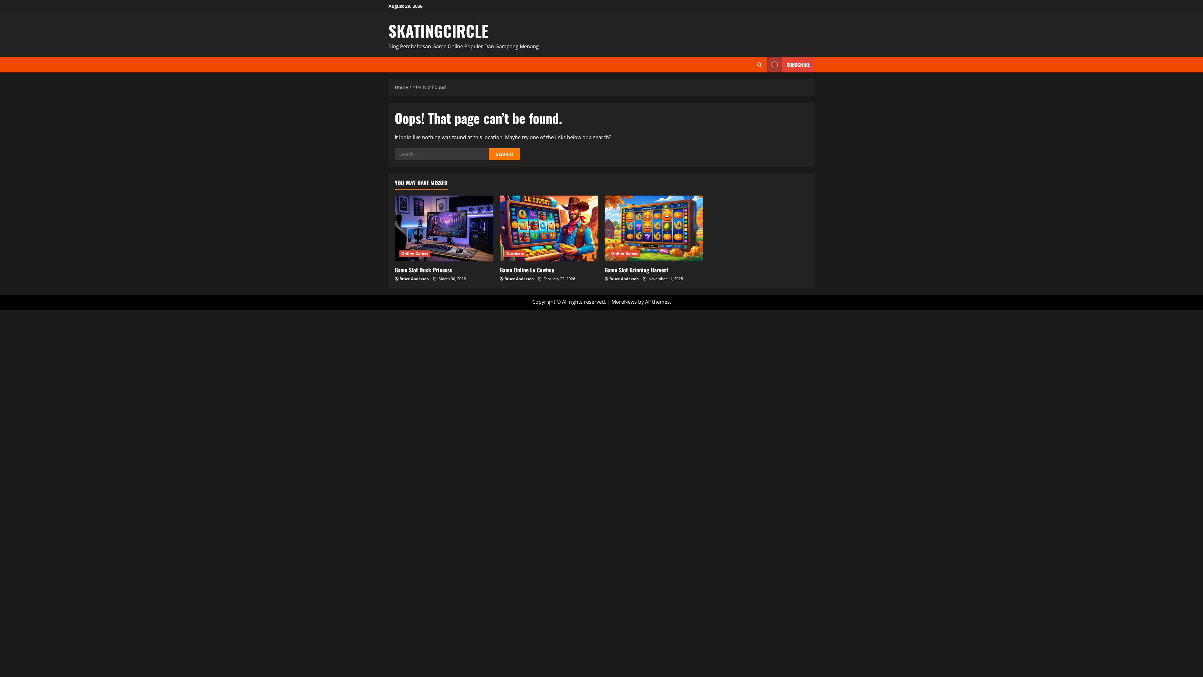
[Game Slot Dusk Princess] (444, 228)
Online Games (414, 253)
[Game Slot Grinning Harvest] (654, 228)
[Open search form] (759, 65)
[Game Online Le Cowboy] (549, 228)
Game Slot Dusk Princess (423, 270)
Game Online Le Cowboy (527, 270)
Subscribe (798, 64)
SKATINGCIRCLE (438, 30)
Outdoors (515, 253)
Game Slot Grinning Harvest (636, 270)
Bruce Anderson (414, 278)
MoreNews (624, 301)
